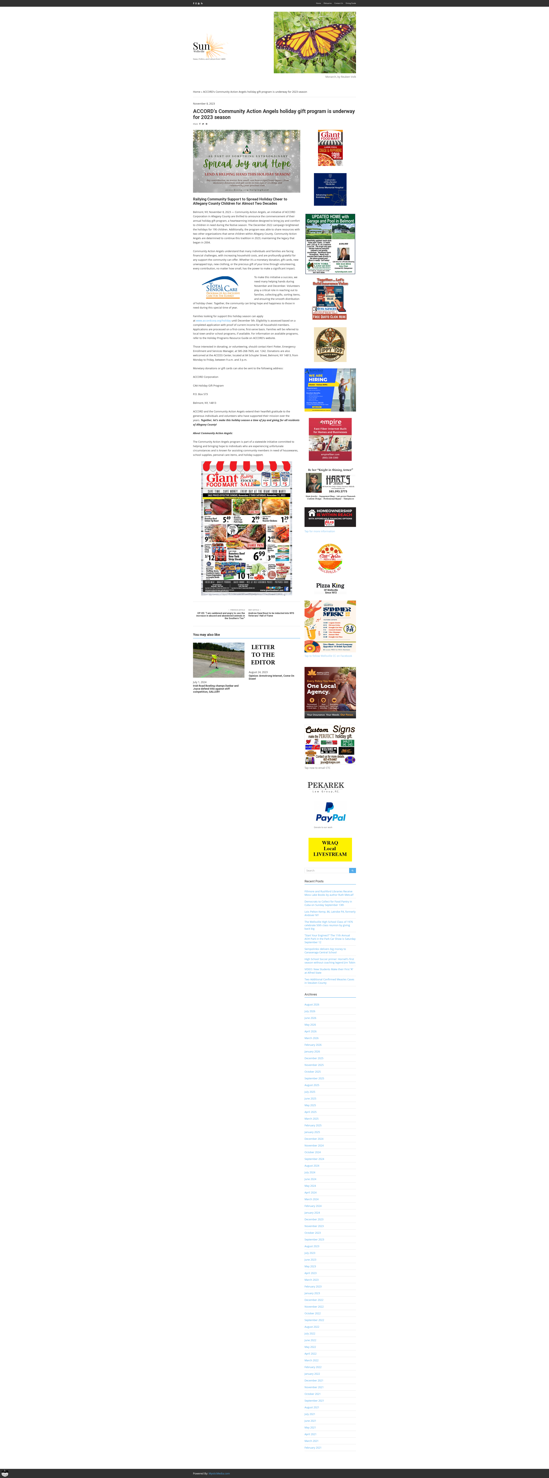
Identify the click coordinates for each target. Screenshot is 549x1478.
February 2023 (313, 1286)
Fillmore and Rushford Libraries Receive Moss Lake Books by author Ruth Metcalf (329, 893)
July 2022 (310, 1333)
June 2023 (310, 1259)
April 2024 (311, 1192)
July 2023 (310, 1253)
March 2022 (312, 1360)
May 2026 (310, 1024)
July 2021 (310, 1414)
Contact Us (338, 3)
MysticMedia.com (219, 1473)
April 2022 (311, 1353)
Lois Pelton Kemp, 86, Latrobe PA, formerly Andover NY (330, 913)
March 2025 (312, 1118)
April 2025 (311, 1112)
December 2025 (314, 1058)
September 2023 (314, 1239)
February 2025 (313, 1125)
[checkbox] (5, 1473)
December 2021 (314, 1380)
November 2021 (314, 1387)
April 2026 (311, 1031)
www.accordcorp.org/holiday (213, 320)
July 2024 (310, 1172)
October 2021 (313, 1394)
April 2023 (311, 1273)
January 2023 (312, 1293)
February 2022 (313, 1367)
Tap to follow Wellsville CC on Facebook (328, 656)
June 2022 (310, 1340)
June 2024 (310, 1179)
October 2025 (313, 1071)
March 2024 (312, 1199)
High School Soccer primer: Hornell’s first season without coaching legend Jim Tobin (330, 960)
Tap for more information (320, 531)
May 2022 (310, 1347)
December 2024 (314, 1138)
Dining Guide (351, 3)
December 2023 (314, 1219)
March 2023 (312, 1279)
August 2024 (312, 1165)
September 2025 (314, 1078)
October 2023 (313, 1232)
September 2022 (314, 1320)
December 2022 (314, 1300)
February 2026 (313, 1044)
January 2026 (312, 1051)
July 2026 (310, 1011)
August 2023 (312, 1246)
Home (318, 3)
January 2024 (312, 1212)
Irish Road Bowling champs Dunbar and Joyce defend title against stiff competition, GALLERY (216, 688)
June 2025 (310, 1098)
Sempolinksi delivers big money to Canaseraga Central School (325, 950)
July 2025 (310, 1091)
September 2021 (314, 1400)
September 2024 (314, 1159)
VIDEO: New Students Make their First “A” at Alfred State (329, 970)
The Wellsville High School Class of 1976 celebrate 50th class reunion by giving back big (329, 925)
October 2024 (313, 1152)
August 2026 (312, 1004)
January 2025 (312, 1132)
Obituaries (328, 3)
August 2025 (312, 1085)
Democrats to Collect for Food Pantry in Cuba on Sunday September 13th (328, 903)
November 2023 (314, 1226)
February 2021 (313, 1447)
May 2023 (310, 1266)
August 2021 (312, 1407)
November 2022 (314, 1306)
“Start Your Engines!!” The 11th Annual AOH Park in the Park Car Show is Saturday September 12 (330, 939)
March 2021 (312, 1441)
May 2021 (310, 1427)
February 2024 (313, 1206)
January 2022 (312, 1373)
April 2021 (311, 1434)
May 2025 (310, 1105)
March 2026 (312, 1038)
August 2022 (312, 1326)
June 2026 (310, 1018)
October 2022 (313, 1313)
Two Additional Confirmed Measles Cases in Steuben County (329, 981)
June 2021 (310, 1420)
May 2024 (310, 1185)
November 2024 (314, 1145)
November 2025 (314, 1065)
